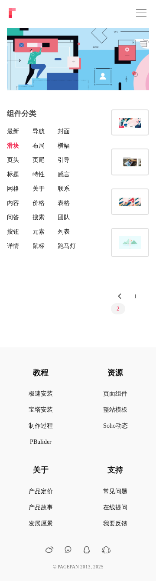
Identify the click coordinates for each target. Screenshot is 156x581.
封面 (64, 131)
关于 (38, 188)
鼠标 (38, 246)
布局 (38, 145)
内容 (13, 203)
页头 (13, 160)
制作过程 (41, 426)
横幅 (64, 145)
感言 (64, 174)
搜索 (38, 217)
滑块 (13, 145)
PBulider (41, 442)
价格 (38, 203)
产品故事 (41, 507)
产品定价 (41, 491)
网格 (13, 188)
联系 (64, 188)
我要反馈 (115, 523)
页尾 (38, 160)
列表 (64, 231)
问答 (13, 217)
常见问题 (115, 491)
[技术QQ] (86, 551)
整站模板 (115, 409)
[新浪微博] (49, 551)
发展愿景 (41, 523)
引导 (64, 160)
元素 (38, 231)
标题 (13, 174)
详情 (13, 246)
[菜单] (141, 13)
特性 (38, 174)
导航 (38, 131)
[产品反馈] (68, 550)
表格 (64, 203)
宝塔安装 (41, 409)
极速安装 (41, 393)
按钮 (13, 231)
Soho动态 (115, 426)
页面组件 (115, 393)
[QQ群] (106, 551)
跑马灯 (67, 246)
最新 (13, 131)
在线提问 (115, 507)
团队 (64, 217)
